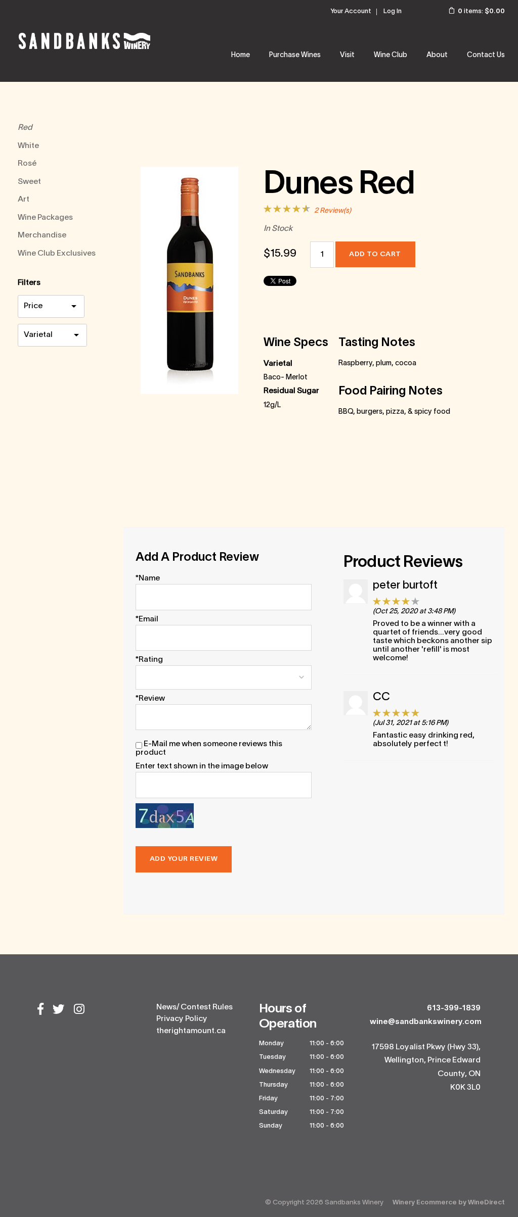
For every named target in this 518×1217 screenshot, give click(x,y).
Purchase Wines (295, 55)
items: (481, 12)
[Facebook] (40, 1010)
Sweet (29, 181)
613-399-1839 (454, 1008)
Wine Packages (45, 217)
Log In (392, 12)
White (28, 146)
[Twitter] (59, 1010)
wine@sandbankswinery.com (426, 1022)
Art (23, 199)
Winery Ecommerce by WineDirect (449, 1202)
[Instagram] (79, 1010)
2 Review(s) (332, 211)
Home (240, 55)
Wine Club (390, 55)
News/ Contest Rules (194, 1007)
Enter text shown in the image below (202, 766)
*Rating (149, 659)
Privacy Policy (181, 1019)
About (437, 55)
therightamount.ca (191, 1031)
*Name (148, 578)
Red (25, 127)
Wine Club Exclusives (57, 253)
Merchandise (42, 235)
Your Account (350, 12)
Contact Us (486, 55)
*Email (147, 619)
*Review (150, 698)
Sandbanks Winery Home (84, 41)
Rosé (27, 163)
